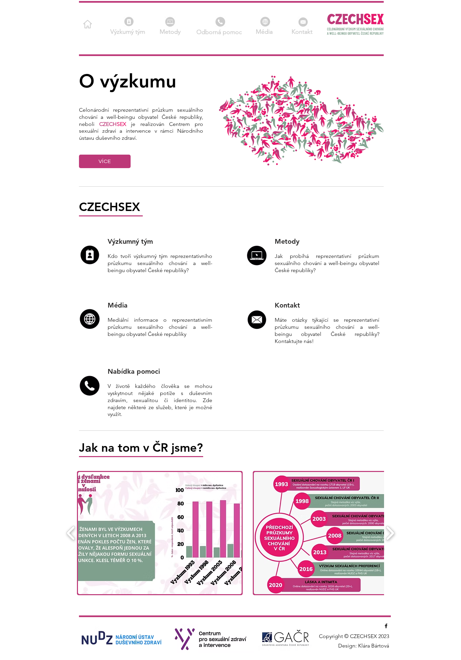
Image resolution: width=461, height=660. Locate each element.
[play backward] (71, 533)
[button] (303, 22)
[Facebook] (386, 626)
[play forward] (390, 533)
